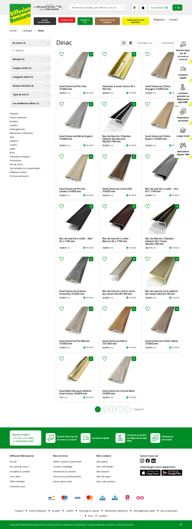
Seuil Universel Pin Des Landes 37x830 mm (72, 190)
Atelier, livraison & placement (67, 461)
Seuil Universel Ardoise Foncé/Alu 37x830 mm (72, 292)
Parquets (14, 113)
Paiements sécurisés (183, 119)
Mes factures (102, 471)
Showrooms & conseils (64, 471)
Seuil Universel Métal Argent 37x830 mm (76, 138)
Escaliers (14, 121)
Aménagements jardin (144, 510)
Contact (173, 19)
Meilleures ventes (18, 172)
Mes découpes (103, 476)
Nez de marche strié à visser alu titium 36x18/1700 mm (118, 292)
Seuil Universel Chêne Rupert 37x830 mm (157, 138)
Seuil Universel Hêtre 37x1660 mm (114, 342)
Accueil (13, 461)
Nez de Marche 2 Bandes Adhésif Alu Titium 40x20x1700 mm (159, 241)
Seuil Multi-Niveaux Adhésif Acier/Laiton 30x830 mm (75, 392)
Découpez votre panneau (107, 21)
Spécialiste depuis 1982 (183, 153)
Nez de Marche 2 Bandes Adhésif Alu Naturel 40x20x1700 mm (116, 139)
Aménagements (17, 129)
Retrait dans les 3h (183, 55)
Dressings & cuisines (89, 510)
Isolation (14, 140)
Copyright (14, 524)
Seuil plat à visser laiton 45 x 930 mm (118, 88)
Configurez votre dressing (135, 21)
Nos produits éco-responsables (25, 168)
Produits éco (85, 21)
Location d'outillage (62, 466)
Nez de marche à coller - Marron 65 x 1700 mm (116, 240)
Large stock (183, 136)
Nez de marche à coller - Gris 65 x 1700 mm (161, 190)
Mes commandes (104, 466)
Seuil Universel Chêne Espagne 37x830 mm (157, 88)
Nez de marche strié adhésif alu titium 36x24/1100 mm (161, 292)
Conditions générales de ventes (100, 524)
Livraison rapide (183, 76)
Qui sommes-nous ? (19, 466)
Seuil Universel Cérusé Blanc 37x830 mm (118, 392)
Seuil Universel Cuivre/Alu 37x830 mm (117, 190)
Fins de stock (16, 164)
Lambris (14, 125)
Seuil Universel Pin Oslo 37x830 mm (72, 88)
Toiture (13, 144)
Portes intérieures (18, 117)
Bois (12, 137)
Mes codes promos (105, 481)
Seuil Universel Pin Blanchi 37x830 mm (74, 342)
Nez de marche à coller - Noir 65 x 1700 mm (76, 240)
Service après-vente (62, 481)
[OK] (123, 8)
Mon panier (102, 461)
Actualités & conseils (20, 471)
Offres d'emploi (17, 481)
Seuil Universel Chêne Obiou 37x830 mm (161, 342)
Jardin (12, 148)
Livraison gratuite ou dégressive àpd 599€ (183, 98)
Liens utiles (15, 476)
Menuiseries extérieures (21, 133)
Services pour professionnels (67, 476)
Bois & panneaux (168, 510)
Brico (12, 152)
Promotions (67, 20)
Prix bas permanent (19, 176)
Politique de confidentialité (74, 524)
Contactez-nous (17, 486)
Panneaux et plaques (20, 156)
